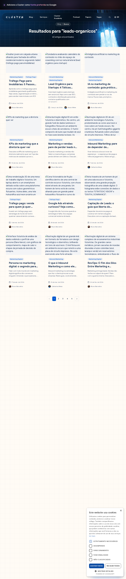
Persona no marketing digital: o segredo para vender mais (22, 266)
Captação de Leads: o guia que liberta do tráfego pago (101, 207)
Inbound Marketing (95, 77)
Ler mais (92, 536)
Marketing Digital (16, 77)
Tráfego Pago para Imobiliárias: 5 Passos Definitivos (21, 84)
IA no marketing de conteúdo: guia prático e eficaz (101, 88)
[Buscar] (109, 17)
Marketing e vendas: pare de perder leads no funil (62, 147)
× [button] (121, 511)
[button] (105, 571)
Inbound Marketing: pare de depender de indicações (102, 147)
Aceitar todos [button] (96, 566)
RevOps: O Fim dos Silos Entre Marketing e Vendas (102, 266)
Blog (59, 24)
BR (118, 17)
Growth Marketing (56, 77)
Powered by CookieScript (105, 574)
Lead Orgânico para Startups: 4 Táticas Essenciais (60, 88)
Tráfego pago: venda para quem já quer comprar (21, 207)
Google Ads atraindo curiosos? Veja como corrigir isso (60, 207)
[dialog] (105, 542)
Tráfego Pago (31, 77)
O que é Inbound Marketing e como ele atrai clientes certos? (61, 266)
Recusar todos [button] (113, 566)
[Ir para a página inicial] (14, 17)
